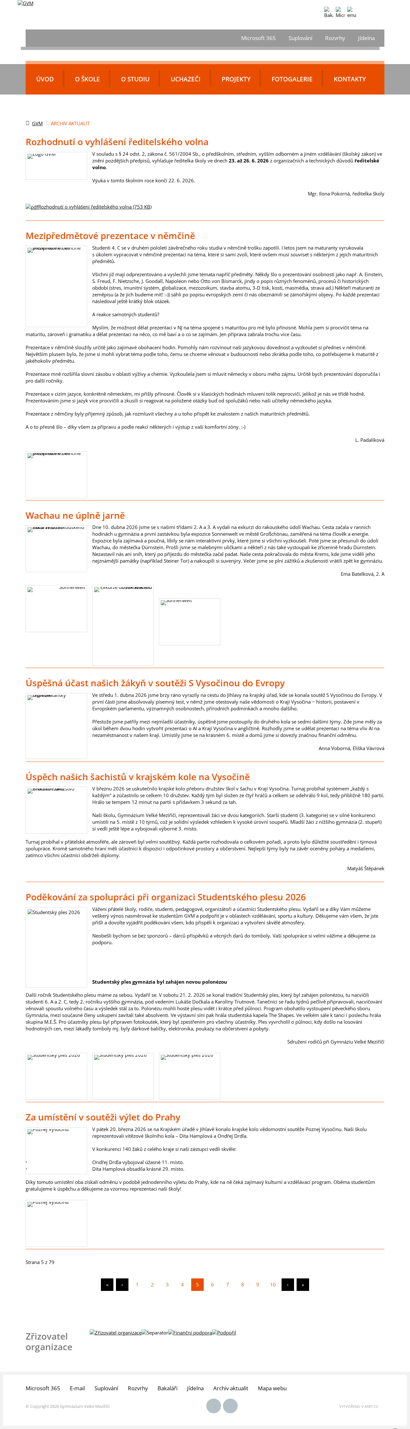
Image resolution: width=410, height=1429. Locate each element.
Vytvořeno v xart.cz (359, 1406)
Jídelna (366, 38)
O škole (87, 79)
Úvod (45, 79)
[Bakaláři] (328, 12)
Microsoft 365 (258, 38)
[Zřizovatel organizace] (116, 1332)
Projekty (236, 79)
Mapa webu (272, 1388)
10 (273, 1284)
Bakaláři (167, 1388)
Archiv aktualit (230, 1388)
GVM (37, 123)
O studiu (135, 79)
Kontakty (350, 79)
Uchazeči (186, 79)
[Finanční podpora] (190, 1332)
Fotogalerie (292, 79)
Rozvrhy (335, 38)
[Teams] (340, 12)
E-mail (77, 1388)
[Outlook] (351, 12)
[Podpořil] (224, 1332)
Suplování (300, 38)
